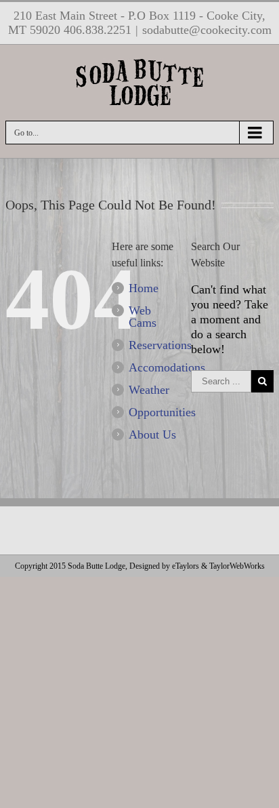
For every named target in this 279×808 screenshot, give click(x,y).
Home (143, 288)
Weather (149, 390)
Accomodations (167, 367)
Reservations (160, 345)
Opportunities (162, 412)
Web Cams (142, 316)
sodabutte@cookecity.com (207, 30)
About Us (152, 434)
